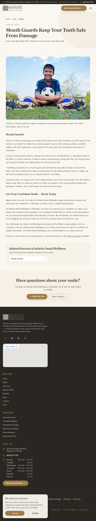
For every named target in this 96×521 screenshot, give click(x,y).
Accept (15, 513)
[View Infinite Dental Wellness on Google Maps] (25, 355)
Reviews (6, 394)
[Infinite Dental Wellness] (12, 8)
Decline (35, 513)
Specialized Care (9, 436)
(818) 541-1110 (87, 2)
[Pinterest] (12, 338)
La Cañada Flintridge (53, 499)
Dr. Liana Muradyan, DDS (18, 41)
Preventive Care (9, 417)
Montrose (67, 499)
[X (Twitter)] (18, 338)
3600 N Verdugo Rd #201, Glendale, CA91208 (22, 2)
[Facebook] (5, 338)
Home (8, 19)
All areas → (78, 499)
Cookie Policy (55, 510)
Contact (6, 401)
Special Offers (8, 390)
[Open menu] (90, 8)
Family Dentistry (9, 432)
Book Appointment (72, 8)
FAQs (5, 405)
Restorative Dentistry (11, 429)
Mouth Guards (74, 236)
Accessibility (83, 510)
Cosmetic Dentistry (10, 421)
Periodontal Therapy (11, 425)
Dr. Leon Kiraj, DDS (56, 41)
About (5, 382)
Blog (14, 19)
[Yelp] (25, 338)
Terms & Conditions (69, 510)
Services (6, 386)
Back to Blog (57, 296)
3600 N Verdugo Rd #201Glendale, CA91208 (16, 450)
